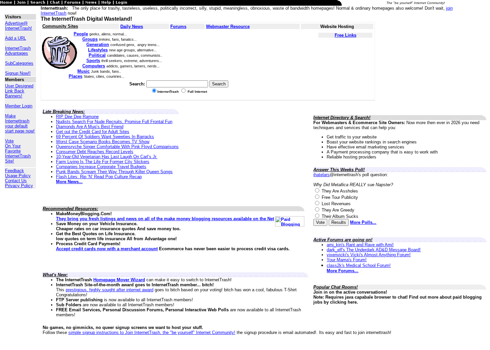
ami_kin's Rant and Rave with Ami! (360, 244)
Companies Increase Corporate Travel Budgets (101, 166)
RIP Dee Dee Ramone (77, 116)
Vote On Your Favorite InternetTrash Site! (18, 150)
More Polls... (363, 222)
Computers (93, 65)
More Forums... (342, 270)
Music (83, 71)
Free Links (345, 35)
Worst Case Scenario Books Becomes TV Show (102, 141)
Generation (97, 44)
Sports (93, 60)
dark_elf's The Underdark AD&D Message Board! (374, 249)
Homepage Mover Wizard (119, 279)
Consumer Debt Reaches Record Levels (94, 151)
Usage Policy (18, 175)
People (81, 33)
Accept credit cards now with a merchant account (107, 248)
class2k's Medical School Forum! (359, 265)
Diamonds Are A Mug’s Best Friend (89, 126)
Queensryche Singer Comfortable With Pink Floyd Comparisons (117, 146)
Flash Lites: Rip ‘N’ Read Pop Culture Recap (99, 176)
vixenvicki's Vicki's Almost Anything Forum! (369, 254)
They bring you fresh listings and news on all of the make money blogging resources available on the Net (165, 218)
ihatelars (321, 174)
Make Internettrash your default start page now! (20, 123)
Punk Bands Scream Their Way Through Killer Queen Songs (114, 171)
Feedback (14, 170)
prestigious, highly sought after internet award (109, 289)
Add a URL (15, 38)
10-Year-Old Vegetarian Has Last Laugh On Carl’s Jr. (106, 156)
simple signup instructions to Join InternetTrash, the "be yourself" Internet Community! (151, 332)
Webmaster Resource (228, 26)
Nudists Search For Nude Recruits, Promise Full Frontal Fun (114, 121)
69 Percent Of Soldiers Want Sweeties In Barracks (105, 136)
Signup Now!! (18, 73)
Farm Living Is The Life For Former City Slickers (102, 161)
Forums (178, 26)
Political (97, 55)
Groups (90, 39)
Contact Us (16, 180)
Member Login (18, 105)
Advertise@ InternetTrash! (18, 26)
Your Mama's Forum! (347, 259)
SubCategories (19, 63)
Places (75, 76)
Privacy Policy (19, 185)
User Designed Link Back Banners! (19, 90)
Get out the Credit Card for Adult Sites (92, 131)
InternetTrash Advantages (18, 51)
